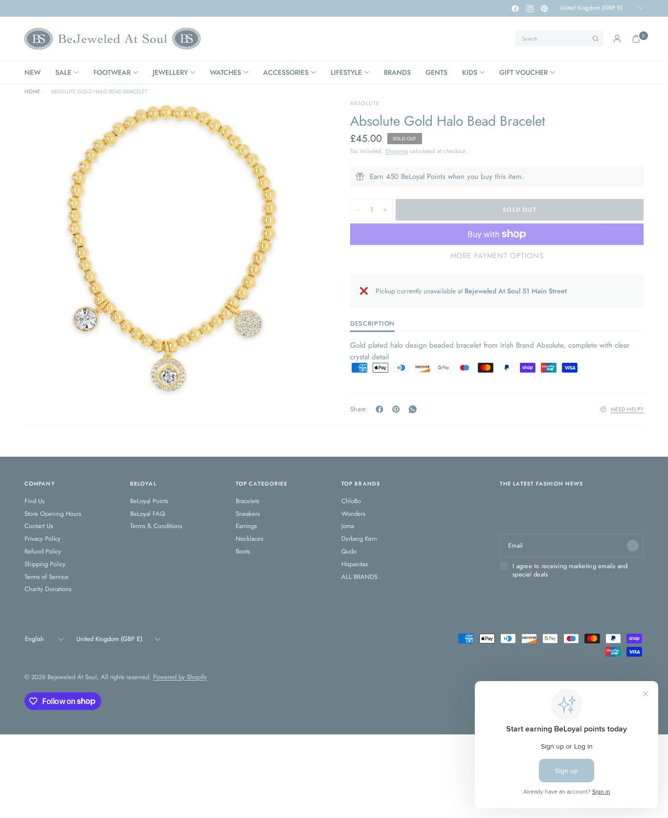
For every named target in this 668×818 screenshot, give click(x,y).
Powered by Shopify (180, 677)
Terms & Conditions (156, 526)
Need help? (627, 409)
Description (372, 324)
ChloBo (351, 501)
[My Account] (617, 38)
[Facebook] (515, 8)
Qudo (348, 551)
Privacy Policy (42, 538)
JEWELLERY (170, 72)
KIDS (469, 72)
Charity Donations (47, 589)
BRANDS (397, 72)
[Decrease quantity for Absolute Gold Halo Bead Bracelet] (358, 209)
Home (32, 91)
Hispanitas (354, 564)
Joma (347, 526)
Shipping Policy (45, 564)
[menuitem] (36, 72)
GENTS (436, 72)
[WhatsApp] (415, 409)
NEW (32, 72)
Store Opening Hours (52, 513)
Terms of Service (46, 576)
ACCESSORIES (286, 72)
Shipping (396, 151)
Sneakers (248, 513)
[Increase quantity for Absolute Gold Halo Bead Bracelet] (385, 209)
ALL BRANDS (359, 576)
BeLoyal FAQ (147, 513)
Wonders (353, 513)
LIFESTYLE (346, 72)
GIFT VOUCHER (523, 72)
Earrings (246, 526)
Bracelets (247, 501)
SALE (63, 72)
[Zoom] (300, 120)
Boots (243, 551)
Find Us (34, 501)
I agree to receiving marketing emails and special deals (570, 570)
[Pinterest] (544, 8)
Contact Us (38, 526)
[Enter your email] (633, 546)
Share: (359, 409)
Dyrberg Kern (359, 538)
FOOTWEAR (112, 72)
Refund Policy (42, 551)
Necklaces (249, 538)
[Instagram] (529, 8)
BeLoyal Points (149, 501)
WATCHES (225, 72)
